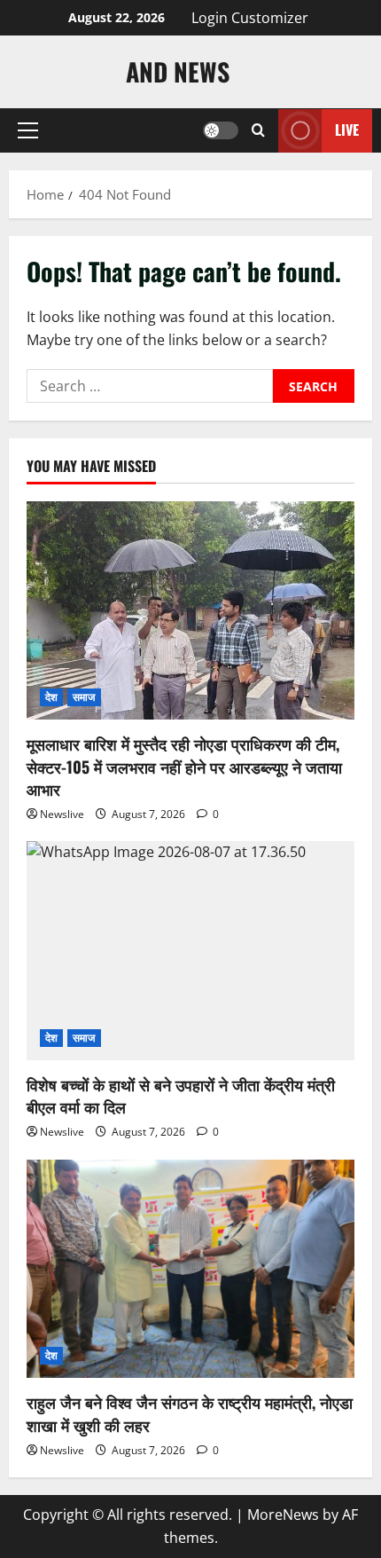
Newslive (62, 814)
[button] (28, 130)
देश (51, 696)
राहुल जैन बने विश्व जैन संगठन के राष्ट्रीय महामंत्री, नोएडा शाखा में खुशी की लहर (190, 1413)
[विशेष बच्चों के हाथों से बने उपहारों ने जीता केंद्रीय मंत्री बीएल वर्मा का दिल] (190, 950)
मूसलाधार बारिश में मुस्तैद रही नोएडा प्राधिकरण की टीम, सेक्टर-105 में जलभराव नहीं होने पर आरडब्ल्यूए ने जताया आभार (184, 765)
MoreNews (283, 1514)
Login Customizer (249, 18)
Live (347, 129)
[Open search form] (258, 130)
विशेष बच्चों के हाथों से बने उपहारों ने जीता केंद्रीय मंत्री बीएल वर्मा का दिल (181, 1095)
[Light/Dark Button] (220, 130)
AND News (177, 71)
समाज (84, 696)
